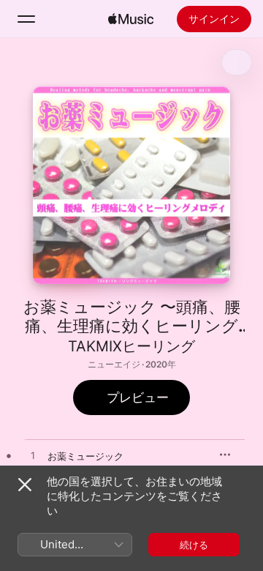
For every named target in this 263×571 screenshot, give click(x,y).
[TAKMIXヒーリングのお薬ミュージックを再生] (32, 456)
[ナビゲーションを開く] (26, 19)
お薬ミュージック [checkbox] (85, 456)
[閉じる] (24, 484)
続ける (194, 545)
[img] (130, 19)
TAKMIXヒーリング (131, 346)
